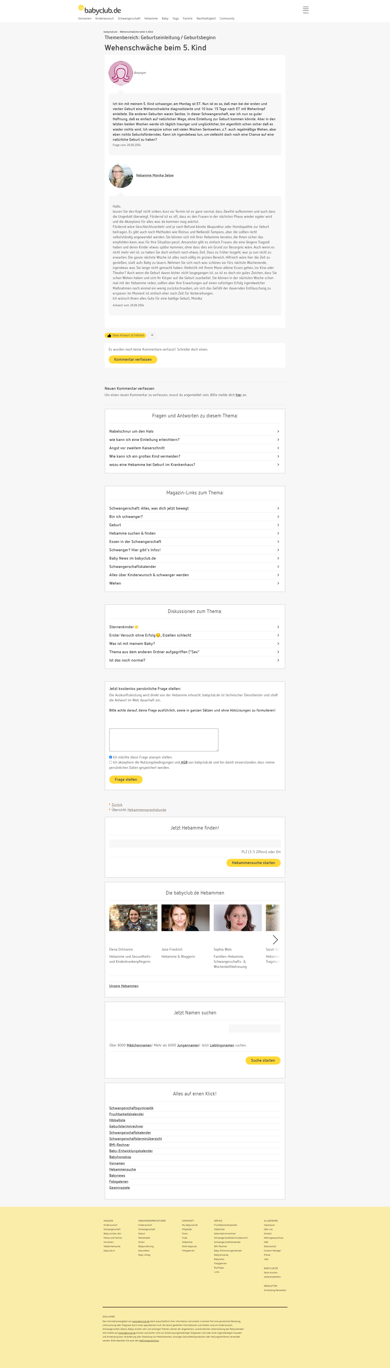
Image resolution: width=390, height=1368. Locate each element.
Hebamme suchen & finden (132, 533)
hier (239, 395)
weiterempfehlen (272, 1277)
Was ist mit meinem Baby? (132, 644)
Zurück (117, 805)
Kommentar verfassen (133, 359)
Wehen (115, 583)
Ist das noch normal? (127, 660)
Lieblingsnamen (222, 1045)
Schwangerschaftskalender (132, 567)
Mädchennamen (139, 1045)
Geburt (115, 525)
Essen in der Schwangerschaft (135, 542)
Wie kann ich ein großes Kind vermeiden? (144, 456)
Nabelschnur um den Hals (131, 431)
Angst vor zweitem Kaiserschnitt (137, 448)
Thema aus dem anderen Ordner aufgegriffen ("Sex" (154, 652)
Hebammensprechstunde (147, 810)
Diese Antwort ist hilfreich (128, 335)
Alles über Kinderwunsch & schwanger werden (149, 575)
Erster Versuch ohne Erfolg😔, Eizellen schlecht (150, 635)
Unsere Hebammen (124, 986)
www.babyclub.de (141, 1321)
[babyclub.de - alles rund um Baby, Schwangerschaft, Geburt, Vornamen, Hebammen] (99, 12)
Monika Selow (155, 175)
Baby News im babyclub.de (132, 558)
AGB (183, 762)
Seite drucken (270, 1273)
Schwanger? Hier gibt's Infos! (135, 550)
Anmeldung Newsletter (275, 1290)
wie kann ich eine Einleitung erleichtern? (144, 440)
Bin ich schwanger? (126, 517)
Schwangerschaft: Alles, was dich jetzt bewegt (149, 508)
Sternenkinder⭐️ (124, 627)
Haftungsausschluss (149, 1341)
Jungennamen (188, 1045)
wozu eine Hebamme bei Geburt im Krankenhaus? (152, 465)
